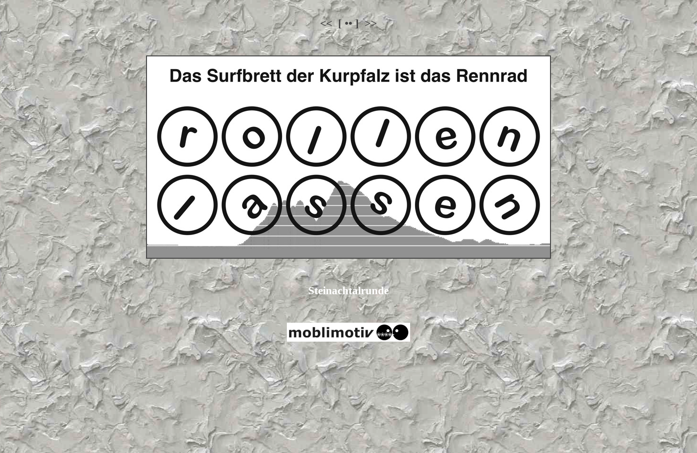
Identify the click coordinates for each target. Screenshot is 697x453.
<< (326, 23)
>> (371, 23)
